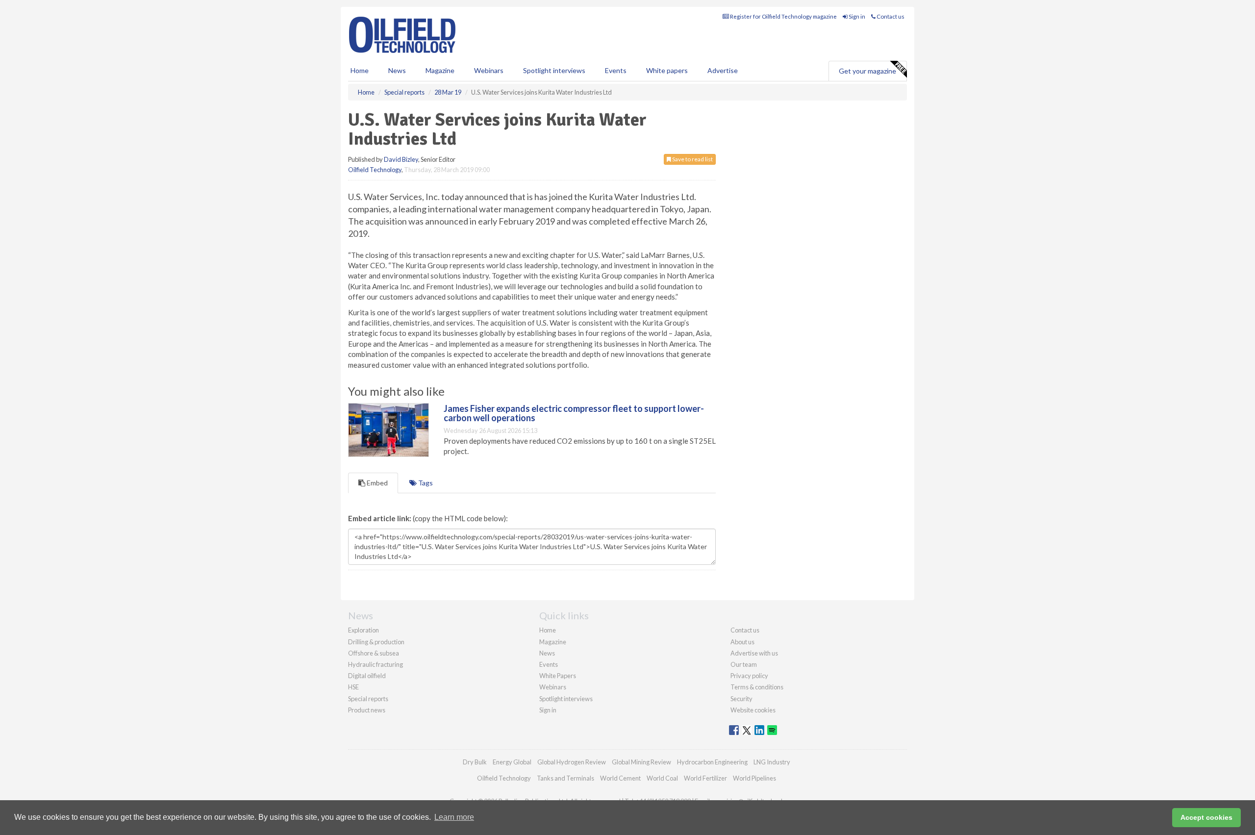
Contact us (890, 16)
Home (360, 70)
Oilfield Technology (375, 170)
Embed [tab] (376, 483)
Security (741, 699)
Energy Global (512, 762)
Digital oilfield (367, 676)
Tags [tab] (425, 483)
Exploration (363, 630)
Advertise (722, 70)
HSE (353, 687)
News (547, 653)
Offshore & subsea (373, 653)
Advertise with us (754, 653)
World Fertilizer (705, 778)
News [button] (397, 70)
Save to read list (692, 159)
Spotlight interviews (554, 70)
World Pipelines (754, 778)
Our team (743, 664)
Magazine (440, 70)
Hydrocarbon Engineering (712, 762)
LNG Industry (771, 762)
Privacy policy (749, 676)
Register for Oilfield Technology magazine (783, 16)
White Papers (557, 676)
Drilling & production (376, 642)
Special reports (368, 699)
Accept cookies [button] (1206, 817)
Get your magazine (867, 71)
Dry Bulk (475, 762)
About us (742, 642)
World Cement (620, 778)
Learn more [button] (454, 817)
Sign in (856, 16)
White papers (667, 70)
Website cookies (753, 710)
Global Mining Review (641, 762)
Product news (366, 710)
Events (616, 70)
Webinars (488, 70)
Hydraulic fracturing (375, 664)
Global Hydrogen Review (571, 762)
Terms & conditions (756, 687)
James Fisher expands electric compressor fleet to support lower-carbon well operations (574, 413)
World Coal (662, 778)
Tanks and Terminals (565, 778)
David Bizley (401, 159)
